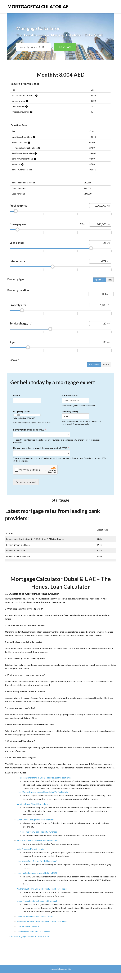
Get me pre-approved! (26, 482)
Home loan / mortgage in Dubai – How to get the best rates (44, 777)
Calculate (65, 47)
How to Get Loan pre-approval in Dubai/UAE (37, 873)
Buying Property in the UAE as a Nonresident (37, 840)
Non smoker (94, 364)
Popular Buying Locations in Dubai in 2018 (30, 936)
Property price (21, 411)
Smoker (106, 364)
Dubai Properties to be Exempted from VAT (37, 901)
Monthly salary (71, 411)
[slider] (16, 211)
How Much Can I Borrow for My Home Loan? (37, 861)
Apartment (99, 280)
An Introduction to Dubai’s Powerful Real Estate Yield (42, 888)
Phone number (70, 395)
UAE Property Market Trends (30, 849)
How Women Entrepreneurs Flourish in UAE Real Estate (42, 792)
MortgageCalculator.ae (37, 6)
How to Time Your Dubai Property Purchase (37, 831)
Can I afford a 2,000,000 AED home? (33, 931)
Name (17, 395)
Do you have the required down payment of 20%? (41, 448)
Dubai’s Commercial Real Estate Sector (35, 916)
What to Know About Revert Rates (33, 804)
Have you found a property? (29, 429)
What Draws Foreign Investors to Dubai (35, 819)
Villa (110, 280)
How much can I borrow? (28, 926)
